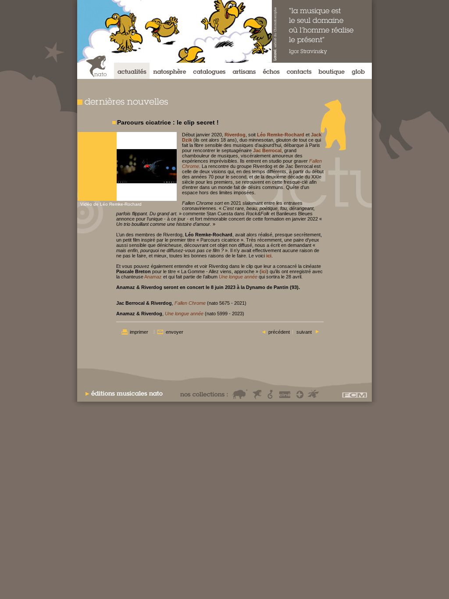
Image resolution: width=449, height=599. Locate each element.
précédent (279, 332)
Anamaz (153, 276)
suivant (304, 332)
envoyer (174, 332)
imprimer (139, 332)
